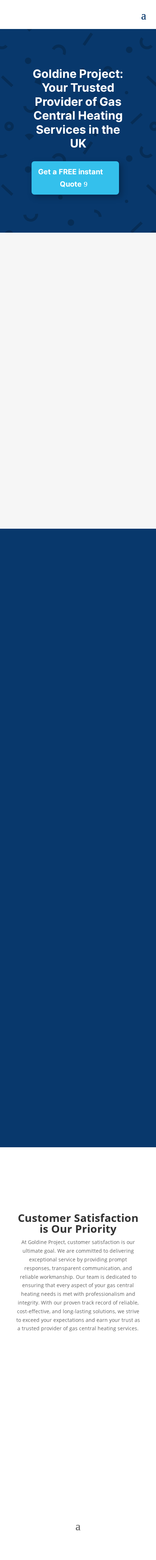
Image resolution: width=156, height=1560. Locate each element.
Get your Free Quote (72, 476)
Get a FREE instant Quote (70, 177)
